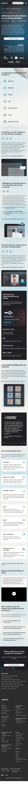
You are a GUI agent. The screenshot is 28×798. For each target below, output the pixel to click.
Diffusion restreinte (15, 686)
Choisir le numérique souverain (7, 684)
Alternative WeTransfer (5, 686)
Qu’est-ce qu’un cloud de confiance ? (8, 688)
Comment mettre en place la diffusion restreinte (10, 683)
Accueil (2, 8)
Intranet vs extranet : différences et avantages (10, 679)
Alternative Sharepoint (19, 684)
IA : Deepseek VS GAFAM (6, 677)
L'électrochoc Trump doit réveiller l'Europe (9, 675)
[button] (22, 443)
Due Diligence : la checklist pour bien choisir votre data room (13, 681)
